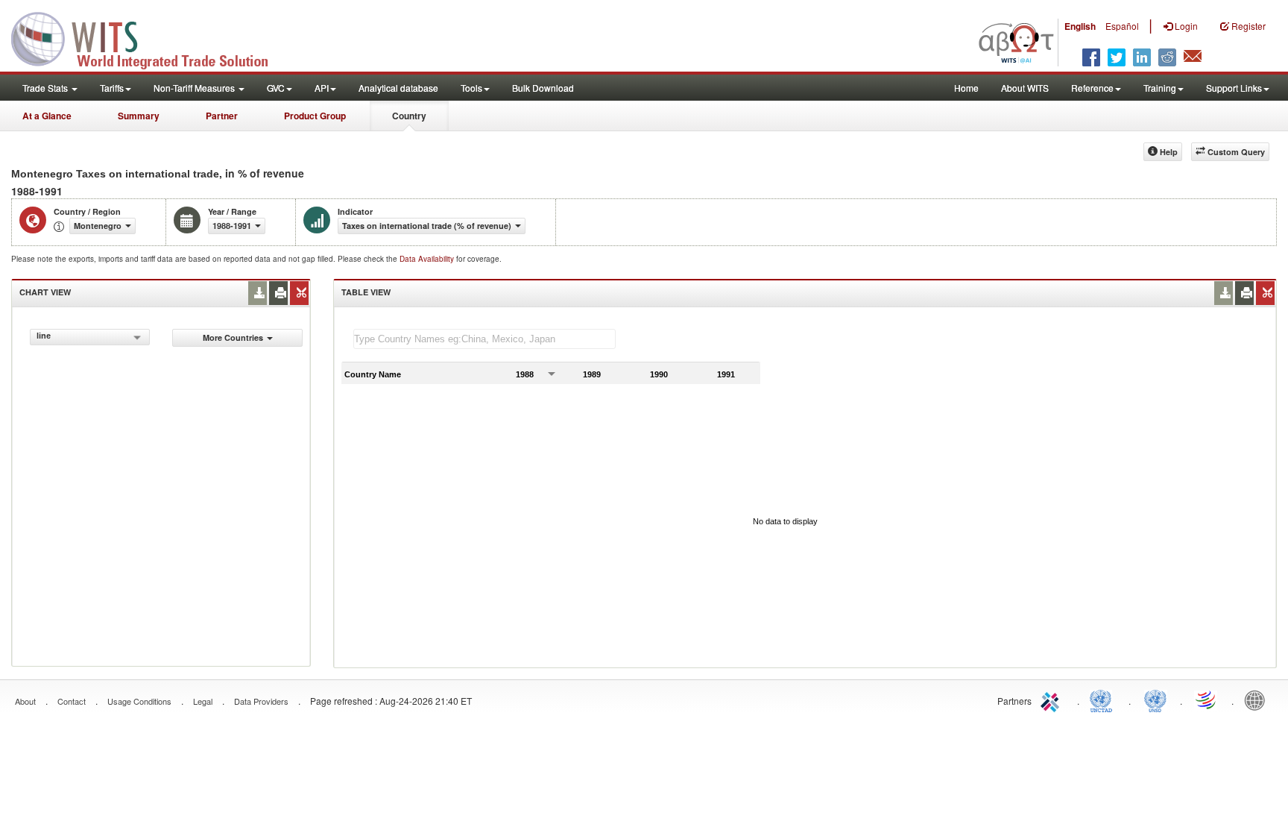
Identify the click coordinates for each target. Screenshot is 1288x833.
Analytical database (398, 87)
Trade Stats (46, 87)
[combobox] (90, 337)
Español (1122, 25)
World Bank (1258, 699)
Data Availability (428, 259)
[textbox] (484, 339)
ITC (1052, 699)
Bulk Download (543, 87)
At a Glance (47, 115)
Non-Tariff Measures (195, 87)
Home (966, 87)
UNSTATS (1155, 699)
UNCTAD (1104, 699)
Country (409, 115)
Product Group (315, 115)
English (1080, 26)
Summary (139, 115)
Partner (222, 115)
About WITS (1025, 87)
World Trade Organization (1207, 699)
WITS (149, 37)
